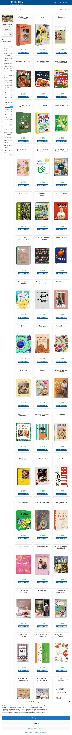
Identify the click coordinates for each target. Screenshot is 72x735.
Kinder (6, 122)
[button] (69, 702)
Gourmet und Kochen (8, 77)
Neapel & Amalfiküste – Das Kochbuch (61, 592)
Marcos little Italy (23, 61)
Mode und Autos (7, 126)
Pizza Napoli (42, 105)
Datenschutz (37, 732)
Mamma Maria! (42, 546)
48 (65, 10)
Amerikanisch (8, 80)
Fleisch (6, 97)
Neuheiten (7, 130)
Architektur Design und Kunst (7, 49)
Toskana (61, 17)
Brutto (61, 458)
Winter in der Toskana (23, 17)
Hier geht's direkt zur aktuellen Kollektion (7, 27)
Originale (23, 370)
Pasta (42, 370)
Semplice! (42, 591)
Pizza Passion (61, 193)
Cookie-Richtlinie (29, 732)
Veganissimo (61, 326)
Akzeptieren (36, 718)
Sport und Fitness (7, 146)
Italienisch (8, 107)
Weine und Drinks (7, 151)
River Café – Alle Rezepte (42, 635)
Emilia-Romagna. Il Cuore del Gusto (23, 107)
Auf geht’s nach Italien (61, 635)
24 (63, 10)
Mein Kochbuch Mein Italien (42, 282)
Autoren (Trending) (7, 54)
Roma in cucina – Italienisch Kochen (23, 415)
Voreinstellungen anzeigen (36, 728)
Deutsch (7, 87)
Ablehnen (36, 723)
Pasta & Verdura (61, 105)
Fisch (6, 95)
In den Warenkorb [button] (23, 52)
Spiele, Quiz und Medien (8, 141)
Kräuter (7, 109)
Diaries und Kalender (7, 59)
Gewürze (7, 102)
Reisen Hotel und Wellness (7, 134)
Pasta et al (23, 193)
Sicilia (23, 326)
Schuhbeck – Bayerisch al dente (42, 680)
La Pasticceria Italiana (23, 547)
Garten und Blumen (7, 72)
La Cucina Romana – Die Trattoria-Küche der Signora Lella (23, 240)
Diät (6, 90)
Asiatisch (7, 83)
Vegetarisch (8, 119)
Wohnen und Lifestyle (7, 156)
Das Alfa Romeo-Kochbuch (61, 547)
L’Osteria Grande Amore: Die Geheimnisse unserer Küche (42, 240)
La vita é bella (42, 458)
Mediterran (8, 112)
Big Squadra (23, 502)
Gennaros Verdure (42, 194)
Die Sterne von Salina (61, 370)
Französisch (8, 100)
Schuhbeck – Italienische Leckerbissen (23, 680)
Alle (68, 10)
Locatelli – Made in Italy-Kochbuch (61, 680)
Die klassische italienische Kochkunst (61, 504)
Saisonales (7, 137)
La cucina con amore (23, 459)
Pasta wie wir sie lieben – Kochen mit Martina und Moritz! (61, 152)
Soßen (6, 114)
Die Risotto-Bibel (42, 502)
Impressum (45, 732)
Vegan (6, 117)
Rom (42, 17)
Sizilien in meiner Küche (42, 414)
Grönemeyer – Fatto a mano (42, 150)
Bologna (42, 326)
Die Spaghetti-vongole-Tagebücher (23, 283)
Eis (5, 92)
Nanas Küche (61, 282)
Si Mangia (61, 414)
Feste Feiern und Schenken (8, 67)
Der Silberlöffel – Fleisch (23, 635)
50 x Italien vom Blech (42, 61)
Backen (7, 85)
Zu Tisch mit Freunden (23, 591)
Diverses (6, 63)
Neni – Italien (61, 237)
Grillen (6, 104)
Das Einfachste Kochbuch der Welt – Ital (61, 62)
